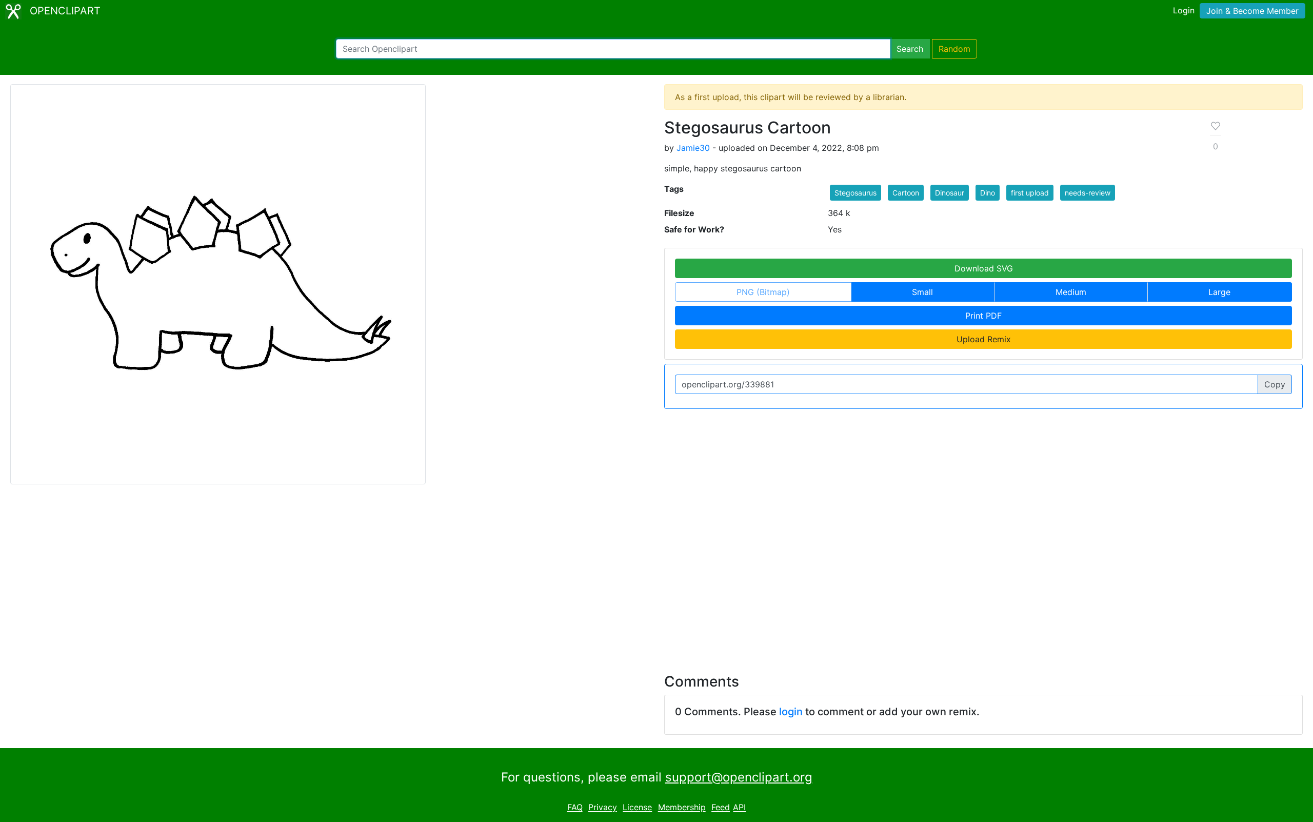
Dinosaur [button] (949, 192)
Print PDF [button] (983, 315)
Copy (1274, 384)
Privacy (602, 808)
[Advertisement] (656, 572)
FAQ (575, 808)
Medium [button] (1071, 292)
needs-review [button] (1087, 192)
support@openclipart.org (738, 777)
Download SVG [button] (983, 268)
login (791, 712)
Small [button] (922, 292)
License (637, 808)
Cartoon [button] (905, 192)
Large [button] (1219, 292)
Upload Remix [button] (984, 339)
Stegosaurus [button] (855, 192)
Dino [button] (987, 192)
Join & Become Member (1252, 11)
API (739, 808)
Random (954, 49)
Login (1184, 10)
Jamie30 (693, 148)
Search (910, 49)
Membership (682, 808)
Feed (720, 808)
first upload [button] (1030, 192)
